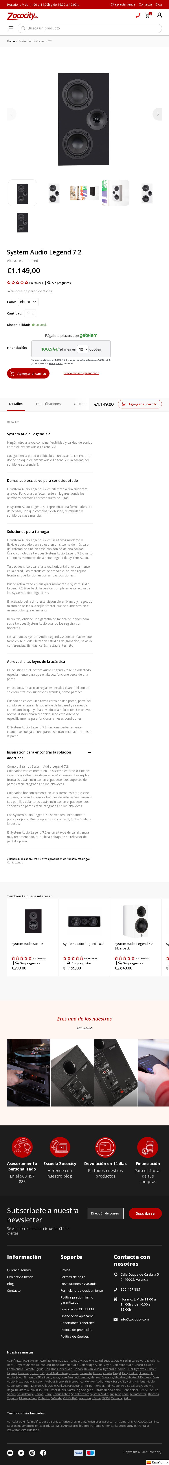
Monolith (62, 1381)
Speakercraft (80, 1394)
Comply (29, 1369)
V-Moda (56, 1398)
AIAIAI (25, 1361)
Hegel (117, 1373)
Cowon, (149, 1365)
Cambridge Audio (91, 1365)
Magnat (95, 1377)
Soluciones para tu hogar (28, 531)
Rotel (53, 1390)
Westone (85, 1398)
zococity (155, 1452)
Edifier (151, 1369)
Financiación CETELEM (77, 1309)
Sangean (87, 1390)
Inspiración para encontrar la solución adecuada (39, 755)
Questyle (147, 1386)
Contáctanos (15, 862)
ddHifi (121, 1369)
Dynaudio (109, 1369)
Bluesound (43, 1365)
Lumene (83, 1377)
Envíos (65, 1270)
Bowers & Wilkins (147, 1361)
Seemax (115, 1390)
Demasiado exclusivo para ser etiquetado (42, 480)
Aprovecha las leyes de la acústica (36, 661)
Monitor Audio (94, 1381)
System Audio (99, 1394)
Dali (47, 1369)
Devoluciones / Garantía (79, 1283)
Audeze (63, 1361)
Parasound (74, 1386)
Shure (154, 1390)
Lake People (69, 1377)
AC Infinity (13, 1361)
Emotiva (23, 1373)
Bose (55, 1365)
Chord (139, 1365)
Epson (34, 1373)
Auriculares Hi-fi (17, 1421)
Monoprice (76, 1381)
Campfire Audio (123, 1365)
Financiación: (17, 348)
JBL (25, 1377)
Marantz (107, 1377)
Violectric (44, 1398)
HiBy (125, 1373)
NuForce (35, 1386)
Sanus (11, 1394)
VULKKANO (70, 1398)
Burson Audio (69, 1365)
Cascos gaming (148, 1421)
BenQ (11, 1365)
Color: (11, 302)
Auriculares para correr (102, 1421)
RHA (39, 1390)
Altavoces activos (125, 1426)
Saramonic (102, 1390)
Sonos (39, 1394)
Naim (130, 1381)
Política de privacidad (76, 1329)
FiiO (42, 1373)
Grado (107, 1373)
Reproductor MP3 (50, 1426)
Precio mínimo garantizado (81, 373)
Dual (130, 1369)
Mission (38, 1381)
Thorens (153, 1394)
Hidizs (133, 1373)
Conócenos (84, 1027)
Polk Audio (113, 1386)
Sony (48, 1394)
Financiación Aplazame (77, 1316)
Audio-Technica (124, 1361)
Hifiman (144, 1373)
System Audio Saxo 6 (27, 943)
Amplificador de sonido (44, 1421)
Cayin (107, 1365)
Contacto (14, 1290)
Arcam (34, 1361)
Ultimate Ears (28, 1398)
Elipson (12, 1373)
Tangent (115, 1394)
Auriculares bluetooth (77, 1426)
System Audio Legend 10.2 (83, 943)
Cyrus (39, 1369)
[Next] (157, 114)
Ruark (62, 1390)
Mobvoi (50, 1381)
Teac (125, 1394)
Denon (78, 1369)
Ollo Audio (49, 1386)
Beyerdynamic (25, 1365)
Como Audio (15, 1369)
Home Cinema (103, 1426)
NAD (122, 1381)
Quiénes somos (19, 1270)
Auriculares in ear (73, 1421)
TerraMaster (138, 1394)
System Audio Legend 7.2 (28, 434)
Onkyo (61, 1386)
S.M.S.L (144, 1390)
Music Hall (111, 1381)
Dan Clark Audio (61, 1369)
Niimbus (140, 1381)
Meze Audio (24, 1381)
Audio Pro (89, 1361)
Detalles (16, 403)
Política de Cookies (75, 1336)
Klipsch (46, 1377)
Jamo (31, 1377)
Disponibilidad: (18, 325)
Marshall (120, 1377)
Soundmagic (25, 1394)
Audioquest (105, 1361)
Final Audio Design (58, 1373)
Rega (10, 1390)
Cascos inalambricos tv (22, 1426)
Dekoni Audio (93, 1369)
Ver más (68, 363)
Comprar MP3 (128, 1421)
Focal (75, 1373)
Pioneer (99, 1386)
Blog (10, 1283)
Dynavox (140, 1369)
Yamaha (116, 1398)
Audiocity (76, 1361)
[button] (18, 282)
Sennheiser (130, 1390)
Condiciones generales (78, 1323)
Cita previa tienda (20, 1277)
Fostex (97, 1373)
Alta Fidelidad (30, 1430)
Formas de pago (73, 1277)
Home (11, 41)
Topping (12, 1398)
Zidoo (127, 1398)
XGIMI (106, 1398)
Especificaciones (48, 403)
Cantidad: (14, 313)
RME (46, 1390)
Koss (56, 1377)
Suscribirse (145, 1213)
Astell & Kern (48, 1361)
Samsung (73, 1390)
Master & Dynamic (139, 1377)
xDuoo (96, 1398)
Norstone (22, 1386)
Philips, (88, 1386)
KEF (38, 1377)
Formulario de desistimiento (82, 1290)
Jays (19, 1377)
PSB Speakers (130, 1386)
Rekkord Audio (25, 1390)
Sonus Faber (61, 1394)
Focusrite (86, 1373)
